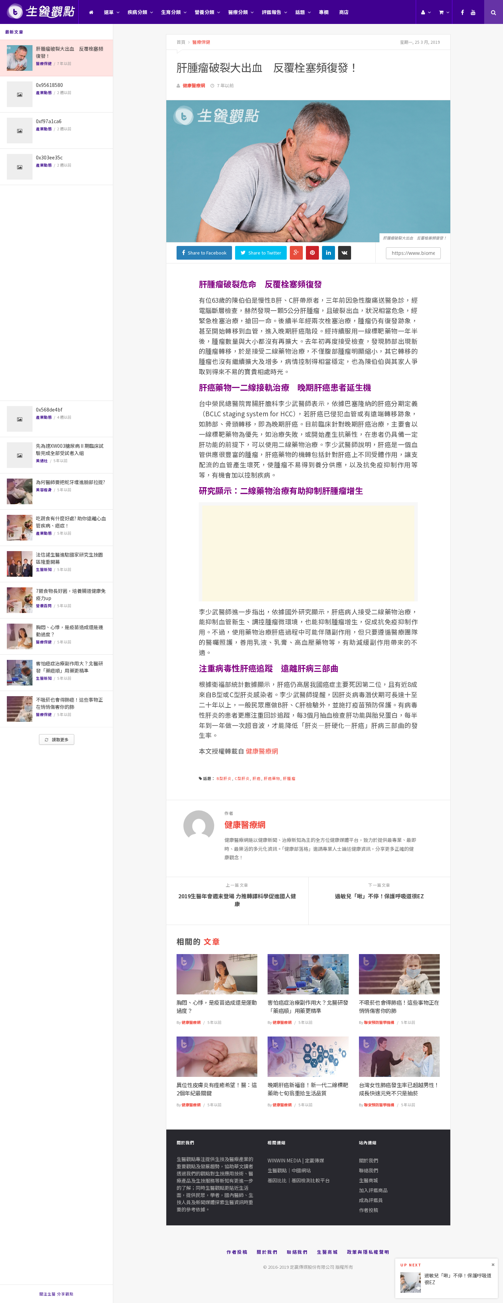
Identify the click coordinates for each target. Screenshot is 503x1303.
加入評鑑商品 (373, 1190)
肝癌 (257, 778)
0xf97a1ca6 (49, 121)
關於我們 (368, 1160)
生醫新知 (44, 569)
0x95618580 (49, 84)
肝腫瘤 (289, 778)
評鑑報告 (272, 12)
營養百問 (44, 605)
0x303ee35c (49, 157)
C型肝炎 (242, 778)
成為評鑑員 (371, 1200)
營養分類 (205, 12)
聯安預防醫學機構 (379, 1022)
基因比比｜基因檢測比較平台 (299, 1180)
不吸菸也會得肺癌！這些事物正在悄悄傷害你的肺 (69, 703)
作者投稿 (368, 1210)
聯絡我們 (368, 1170)
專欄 (324, 12)
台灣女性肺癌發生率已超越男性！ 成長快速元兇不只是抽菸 (399, 1089)
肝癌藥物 (272, 778)
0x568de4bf (49, 409)
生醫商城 (368, 1180)
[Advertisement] (56, 292)
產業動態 (44, 92)
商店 (344, 12)
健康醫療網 (194, 85)
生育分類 (171, 12)
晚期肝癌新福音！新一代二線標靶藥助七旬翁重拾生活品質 (308, 1089)
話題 (300, 12)
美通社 (42, 460)
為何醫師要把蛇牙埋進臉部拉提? (70, 482)
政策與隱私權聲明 (368, 1252)
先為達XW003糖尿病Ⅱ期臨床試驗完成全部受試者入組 (70, 449)
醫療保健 (44, 63)
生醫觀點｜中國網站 (289, 1170)
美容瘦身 (44, 489)
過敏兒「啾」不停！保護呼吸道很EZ (457, 1279)
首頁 (181, 42)
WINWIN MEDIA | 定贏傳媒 (296, 1160)
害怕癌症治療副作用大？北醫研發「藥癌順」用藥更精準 (69, 667)
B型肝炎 (224, 778)
